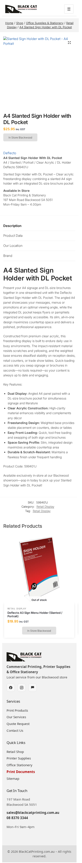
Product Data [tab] (13, 235)
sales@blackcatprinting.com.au (33, 812)
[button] (69, 42)
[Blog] (32, 687)
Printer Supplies (19, 758)
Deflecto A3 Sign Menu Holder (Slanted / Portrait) (34, 614)
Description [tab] (12, 226)
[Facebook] (11, 687)
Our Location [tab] (13, 246)
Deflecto (9, 153)
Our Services (16, 717)
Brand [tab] (7, 256)
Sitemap (13, 778)
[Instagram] (21, 687)
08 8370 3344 (17, 818)
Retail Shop (15, 751)
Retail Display (45, 506)
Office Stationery (19, 765)
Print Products (17, 710)
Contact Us (15, 730)
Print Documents (21, 772)
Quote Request (18, 723)
